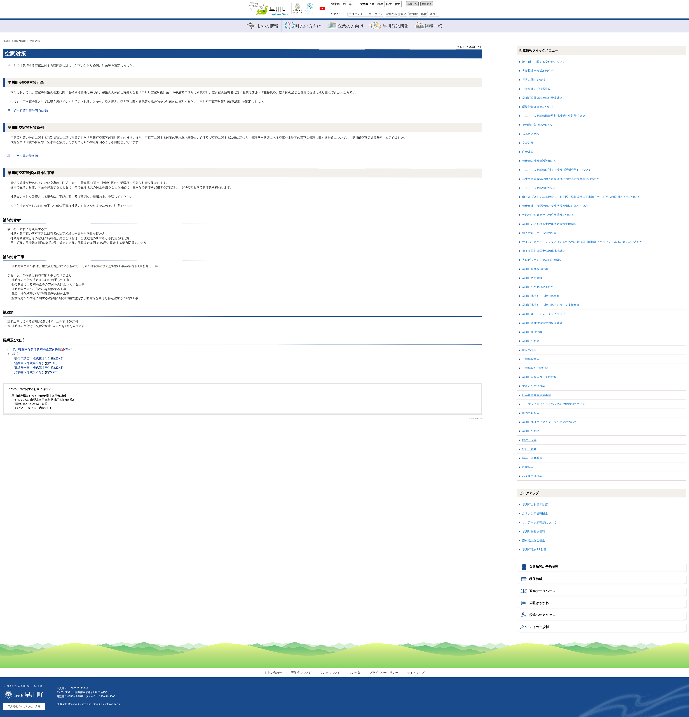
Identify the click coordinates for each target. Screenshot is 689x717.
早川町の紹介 (530, 340)
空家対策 (528, 142)
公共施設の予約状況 (535, 368)
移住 (424, 14)
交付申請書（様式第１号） (39, 358)
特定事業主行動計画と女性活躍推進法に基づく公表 (555, 205)
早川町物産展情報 (533, 531)
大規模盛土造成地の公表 (538, 70)
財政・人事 (529, 440)
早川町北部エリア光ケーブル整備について (549, 422)
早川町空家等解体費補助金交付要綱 (43, 349)
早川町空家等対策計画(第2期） (28, 110)
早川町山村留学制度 (535, 504)
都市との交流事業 (533, 385)
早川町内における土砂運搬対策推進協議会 (549, 223)
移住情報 (535, 579)
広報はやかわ (539, 603)
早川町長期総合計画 (535, 269)
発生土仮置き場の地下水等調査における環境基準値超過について (563, 178)
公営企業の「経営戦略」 (538, 88)
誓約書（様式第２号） (35, 363)
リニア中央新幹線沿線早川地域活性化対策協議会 (553, 115)
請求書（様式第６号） (35, 372)
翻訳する (427, 4)
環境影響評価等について (538, 106)
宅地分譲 (391, 14)
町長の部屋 (529, 350)
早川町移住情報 (532, 331)
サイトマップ (415, 672)
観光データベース (542, 591)
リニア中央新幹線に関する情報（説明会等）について (556, 169)
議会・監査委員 (532, 458)
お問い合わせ (273, 672)
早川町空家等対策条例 (22, 156)
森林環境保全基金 (533, 540)
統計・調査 (529, 449)
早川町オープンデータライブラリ (543, 314)
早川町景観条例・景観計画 (539, 377)
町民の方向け (308, 25)
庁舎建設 (528, 151)
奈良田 (434, 14)
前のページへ (476, 418)
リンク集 (354, 672)
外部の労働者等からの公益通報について (548, 214)
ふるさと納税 (530, 133)
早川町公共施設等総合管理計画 (542, 97)
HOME (7, 41)
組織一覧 (433, 25)
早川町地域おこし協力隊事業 (540, 295)
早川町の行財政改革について (540, 286)
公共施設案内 (530, 359)
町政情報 (20, 41)
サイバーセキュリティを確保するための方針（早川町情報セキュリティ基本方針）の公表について (585, 241)
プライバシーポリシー (383, 672)
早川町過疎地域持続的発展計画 (542, 323)
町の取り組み (530, 413)
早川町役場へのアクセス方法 (24, 706)
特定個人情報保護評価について (542, 160)
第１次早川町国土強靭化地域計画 (543, 250)
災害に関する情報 (533, 79)
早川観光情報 (396, 25)
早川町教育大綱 (532, 277)
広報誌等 (528, 467)
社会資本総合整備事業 (536, 395)
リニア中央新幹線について (539, 187)
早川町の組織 (530, 430)
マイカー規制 (539, 627)
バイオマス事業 (532, 476)
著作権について (301, 672)
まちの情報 (267, 25)
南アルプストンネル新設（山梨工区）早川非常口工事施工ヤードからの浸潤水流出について (581, 196)
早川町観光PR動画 (534, 549)
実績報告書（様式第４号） (38, 367)
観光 (403, 14)
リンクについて (330, 672)
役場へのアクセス (542, 615)
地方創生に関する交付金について (543, 61)
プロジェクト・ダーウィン (365, 14)
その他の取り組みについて (539, 124)
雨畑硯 (413, 14)
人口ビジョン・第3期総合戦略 (541, 259)
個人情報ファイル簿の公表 (539, 232)
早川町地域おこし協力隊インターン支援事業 (551, 304)
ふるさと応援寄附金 (535, 513)
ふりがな (412, 4)
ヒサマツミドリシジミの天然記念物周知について (553, 404)
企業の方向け (351, 25)
